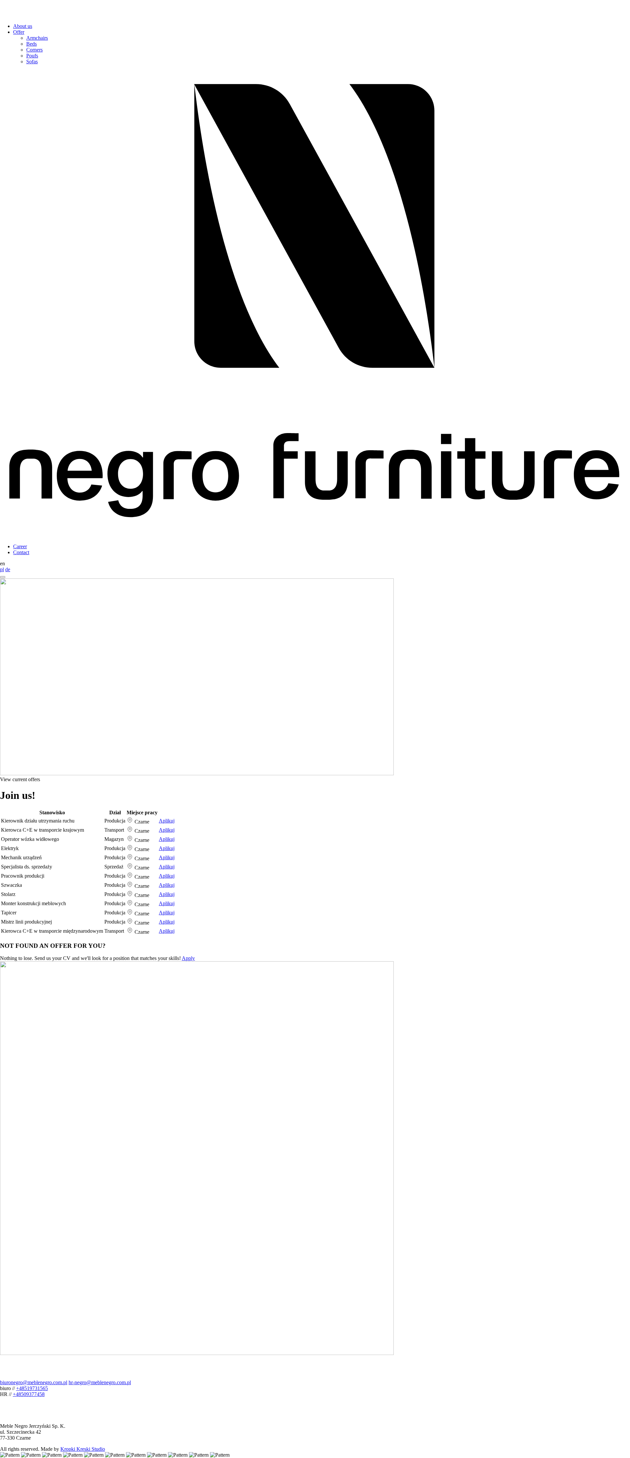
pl (2, 569)
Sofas (32, 61)
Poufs (32, 55)
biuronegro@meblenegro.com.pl (33, 1382)
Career (20, 546)
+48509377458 (29, 1394)
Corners (34, 49)
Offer (18, 32)
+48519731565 (32, 1388)
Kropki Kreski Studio (82, 1449)
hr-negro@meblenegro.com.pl (100, 1382)
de (7, 569)
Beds (31, 44)
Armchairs (37, 38)
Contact (21, 552)
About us (22, 26)
